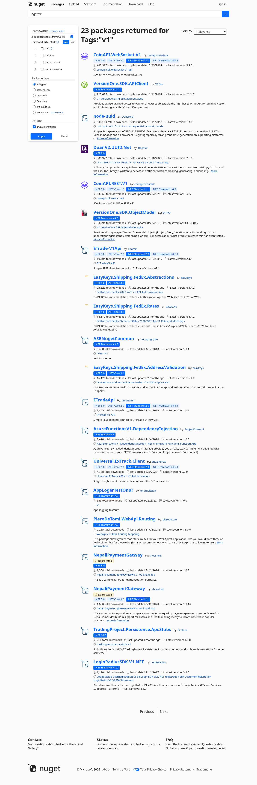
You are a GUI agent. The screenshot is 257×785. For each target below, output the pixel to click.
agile (140, 98)
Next (164, 711)
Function (185, 443)
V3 (138, 162)
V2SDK (116, 680)
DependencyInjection (133, 443)
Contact (35, 739)
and (169, 321)
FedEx (115, 292)
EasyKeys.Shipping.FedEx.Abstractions (133, 277)
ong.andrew (159, 461)
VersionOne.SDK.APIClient (120, 83)
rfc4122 (118, 126)
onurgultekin (148, 490)
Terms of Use (121, 769)
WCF (129, 292)
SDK (123, 98)
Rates (135, 321)
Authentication (140, 476)
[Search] (225, 14)
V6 (150, 162)
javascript (150, 126)
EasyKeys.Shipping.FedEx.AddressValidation (139, 367)
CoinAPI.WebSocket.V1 (117, 55)
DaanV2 (143, 148)
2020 (123, 292)
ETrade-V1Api (107, 248)
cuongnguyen (149, 339)
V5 (146, 162)
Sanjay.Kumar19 (195, 429)
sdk (108, 69)
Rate (163, 321)
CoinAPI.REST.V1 (110, 183)
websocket (117, 69)
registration (172, 676)
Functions (173, 443)
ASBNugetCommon (113, 338)
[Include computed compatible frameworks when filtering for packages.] (72, 37)
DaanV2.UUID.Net (112, 147)
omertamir (128, 400)
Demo (100, 353)
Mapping (133, 534)
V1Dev (159, 84)
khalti (146, 574)
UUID (100, 162)
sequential (137, 126)
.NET (149, 443)
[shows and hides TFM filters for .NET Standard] (35, 62)
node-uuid (104, 116)
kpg (152, 574)
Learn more (58, 31)
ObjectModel (128, 227)
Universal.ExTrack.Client (119, 461)
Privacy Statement (182, 769)
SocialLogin (140, 676)
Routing (123, 534)
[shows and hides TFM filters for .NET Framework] (35, 69)
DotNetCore (104, 292)
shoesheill (155, 555)
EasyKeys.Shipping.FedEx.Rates (126, 306)
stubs (124, 644)
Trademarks (205, 769)
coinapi (152, 55)
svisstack (162, 55)
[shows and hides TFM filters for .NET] (35, 48)
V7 (154, 162)
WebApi (101, 534)
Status (102, 739)
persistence (113, 644)
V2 (134, 162)
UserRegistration (123, 676)
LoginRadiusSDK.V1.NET (118, 662)
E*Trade (101, 263)
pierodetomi (170, 519)
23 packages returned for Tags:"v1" (125, 35)
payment (110, 574)
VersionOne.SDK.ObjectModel (124, 212)
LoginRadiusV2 (102, 680)
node (160, 126)
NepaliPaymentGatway (118, 555)
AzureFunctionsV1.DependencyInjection (135, 429)
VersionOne (108, 98)
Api (161, 292)
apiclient (131, 98)
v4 (129, 126)
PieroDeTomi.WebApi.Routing (124, 519)
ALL (66, 42)
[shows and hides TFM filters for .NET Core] (35, 55)
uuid (99, 126)
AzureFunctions (106, 443)
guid (105, 126)
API (118, 98)
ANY (72, 42)
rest (113, 198)
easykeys (186, 277)
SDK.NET (159, 676)
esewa (131, 574)
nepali (100, 574)
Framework (160, 443)
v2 (140, 574)
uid (111, 126)
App (193, 443)
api (130, 69)
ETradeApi (104, 400)
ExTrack (113, 476)
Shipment (125, 321)
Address (117, 382)
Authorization (150, 292)
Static (114, 534)
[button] (50, 31)
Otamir (132, 249)
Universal (102, 476)
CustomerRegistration (198, 676)
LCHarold (127, 116)
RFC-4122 (110, 162)
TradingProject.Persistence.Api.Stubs (132, 629)
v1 (126, 69)
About (106, 769)
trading (101, 644)
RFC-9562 (123, 162)
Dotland (183, 630)
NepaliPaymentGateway (119, 588)
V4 (142, 162)
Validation (128, 382)
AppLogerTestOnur (113, 490)
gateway (121, 574)
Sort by (186, 31)
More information (108, 138)
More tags (162, 162)
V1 (98, 98)
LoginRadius (158, 662)
